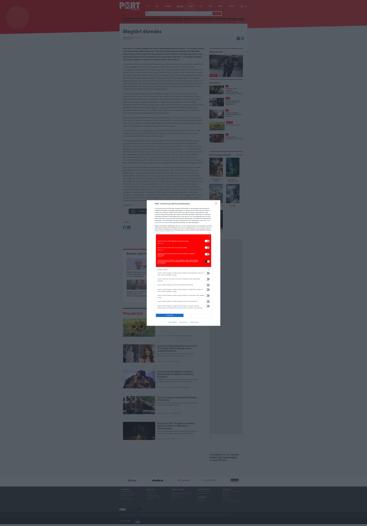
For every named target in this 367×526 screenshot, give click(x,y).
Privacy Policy (194, 322)
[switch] (207, 241)
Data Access (183, 322)
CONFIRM (169, 315)
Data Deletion (173, 322)
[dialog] (183, 263)
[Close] (216, 204)
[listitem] (183, 237)
